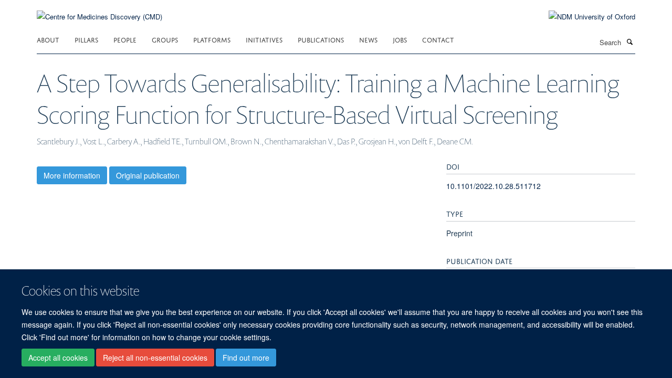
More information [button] (72, 175)
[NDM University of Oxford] (584, 16)
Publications (321, 39)
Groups (165, 39)
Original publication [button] (148, 175)
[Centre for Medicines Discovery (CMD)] (99, 10)
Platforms (211, 39)
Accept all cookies (58, 357)
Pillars (86, 39)
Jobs (400, 39)
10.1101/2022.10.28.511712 (493, 186)
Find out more (246, 357)
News (368, 39)
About (48, 39)
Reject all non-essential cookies (155, 357)
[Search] (629, 41)
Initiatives (264, 39)
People (124, 39)
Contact (438, 39)
